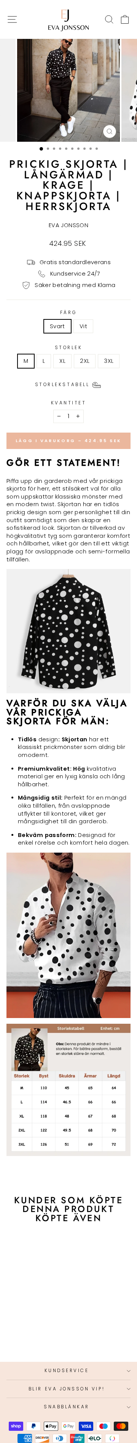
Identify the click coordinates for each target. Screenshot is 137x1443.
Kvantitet (68, 403)
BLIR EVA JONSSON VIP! (67, 1389)
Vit (83, 326)
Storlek (69, 348)
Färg (68, 312)
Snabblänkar (66, 1407)
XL (62, 361)
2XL (84, 361)
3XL (108, 361)
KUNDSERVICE (67, 1371)
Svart (57, 326)
